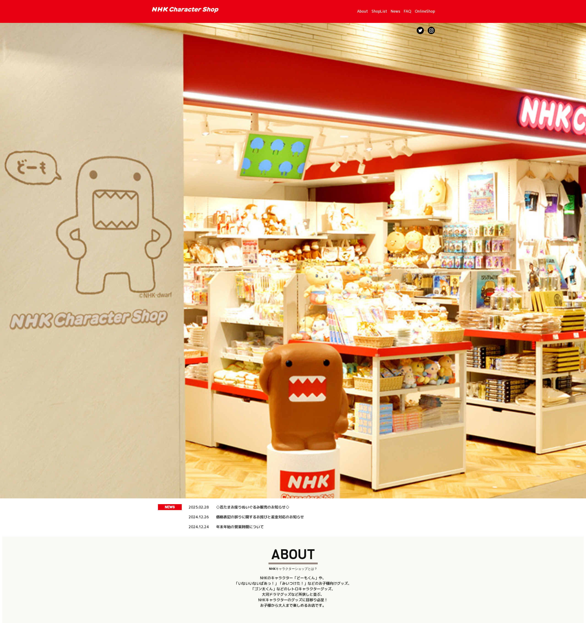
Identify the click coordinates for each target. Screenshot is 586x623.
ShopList (379, 11)
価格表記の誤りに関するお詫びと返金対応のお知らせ (260, 516)
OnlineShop (425, 11)
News (395, 11)
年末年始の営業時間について (240, 526)
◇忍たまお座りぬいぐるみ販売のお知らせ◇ (252, 507)
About (362, 11)
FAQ (407, 11)
